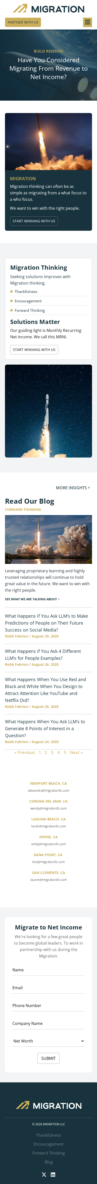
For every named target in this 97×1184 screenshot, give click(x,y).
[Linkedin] (52, 1174)
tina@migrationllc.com (48, 862)
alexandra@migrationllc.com (48, 790)
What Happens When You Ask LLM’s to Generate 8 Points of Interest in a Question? (45, 728)
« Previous (24, 752)
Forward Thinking (48, 1153)
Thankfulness (48, 1135)
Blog (49, 1162)
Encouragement (49, 1144)
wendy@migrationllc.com (48, 808)
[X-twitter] (44, 1174)
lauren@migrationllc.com (48, 879)
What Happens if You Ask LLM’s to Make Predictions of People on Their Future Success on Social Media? (46, 623)
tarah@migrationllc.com (48, 826)
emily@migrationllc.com (48, 844)
